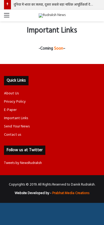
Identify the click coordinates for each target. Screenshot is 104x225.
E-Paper (10, 110)
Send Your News (17, 126)
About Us (11, 93)
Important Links (16, 118)
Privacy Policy (15, 102)
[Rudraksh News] (52, 15)
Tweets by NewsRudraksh (23, 163)
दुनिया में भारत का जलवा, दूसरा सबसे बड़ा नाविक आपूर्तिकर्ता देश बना (56, 4)
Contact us (12, 135)
